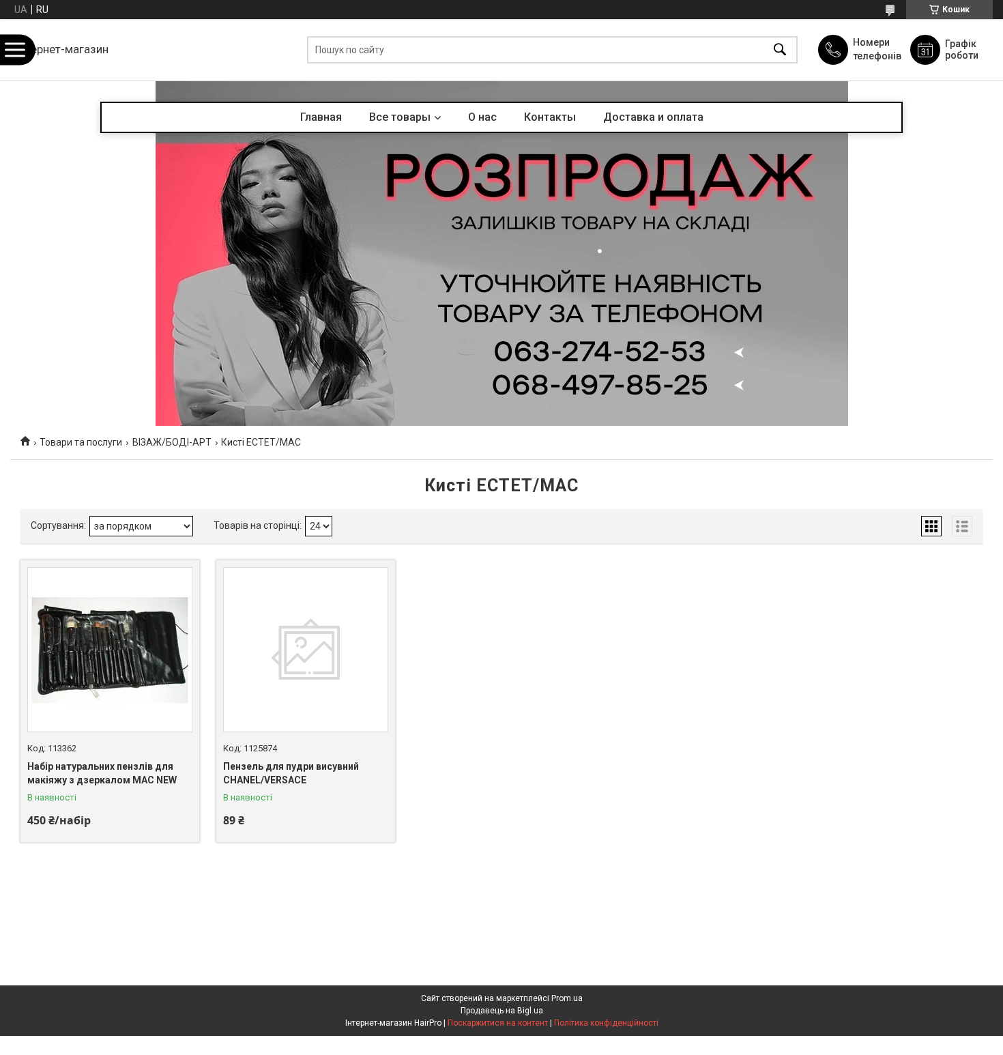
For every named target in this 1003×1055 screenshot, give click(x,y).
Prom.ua (567, 998)
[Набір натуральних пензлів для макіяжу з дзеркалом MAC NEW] (109, 649)
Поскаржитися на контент (498, 1023)
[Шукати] (780, 50)
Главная (321, 117)
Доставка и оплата (653, 117)
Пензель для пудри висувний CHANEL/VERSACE (291, 773)
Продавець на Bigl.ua (502, 1010)
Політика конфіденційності (606, 1023)
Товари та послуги (81, 442)
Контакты (550, 117)
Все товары (400, 117)
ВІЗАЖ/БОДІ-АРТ (172, 442)
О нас (482, 117)
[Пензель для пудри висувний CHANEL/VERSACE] (305, 649)
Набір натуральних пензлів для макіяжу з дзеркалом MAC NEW (102, 773)
